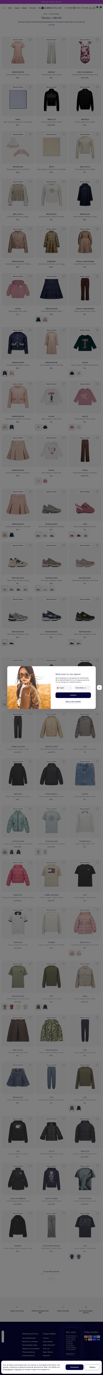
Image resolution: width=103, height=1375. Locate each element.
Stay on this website (73, 701)
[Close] (99, 687)
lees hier (18, 1369)
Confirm (73, 695)
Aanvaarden (74, 1367)
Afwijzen (92, 1367)
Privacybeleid (8, 1369)
